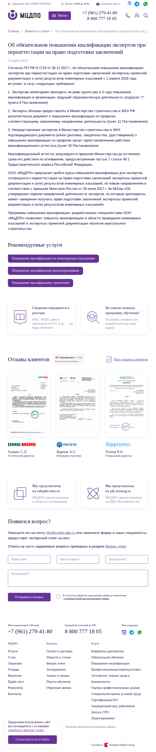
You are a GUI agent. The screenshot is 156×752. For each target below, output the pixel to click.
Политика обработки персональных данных (91, 726)
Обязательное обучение (107, 657)
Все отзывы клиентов (131, 359)
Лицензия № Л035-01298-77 (31, 3)
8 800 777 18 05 (102, 18)
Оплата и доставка (59, 651)
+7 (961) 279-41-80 (99, 12)
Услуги (13, 651)
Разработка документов (107, 651)
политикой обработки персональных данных (86, 598)
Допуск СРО (100, 712)
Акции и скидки (58, 675)
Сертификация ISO (104, 700)
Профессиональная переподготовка (116, 669)
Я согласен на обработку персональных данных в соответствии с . (94, 597)
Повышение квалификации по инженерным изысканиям (53, 258)
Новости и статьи (59, 657)
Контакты (15, 694)
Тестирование (56, 669)
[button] (60, 15)
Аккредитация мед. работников (113, 706)
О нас (12, 657)
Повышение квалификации (110, 663)
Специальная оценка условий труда (116, 694)
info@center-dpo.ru (110, 3)
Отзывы (13, 669)
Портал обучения (58, 681)
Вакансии (15, 675)
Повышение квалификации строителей (40, 283)
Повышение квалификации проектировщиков (45, 270)
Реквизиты (15, 687)
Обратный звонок (128, 15)
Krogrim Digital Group (121, 744)
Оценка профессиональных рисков (115, 687)
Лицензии (15, 663)
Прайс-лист (16, 681)
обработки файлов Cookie (26, 730)
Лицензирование (103, 718)
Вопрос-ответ (115, 546)
